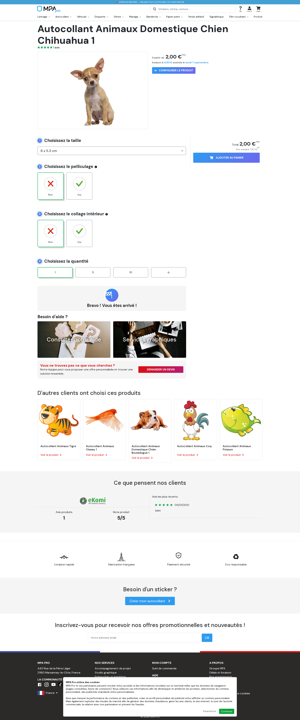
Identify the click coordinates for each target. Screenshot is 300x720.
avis (56, 47)
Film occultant (237, 16)
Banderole (153, 16)
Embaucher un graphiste (110, 677)
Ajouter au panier (229, 157)
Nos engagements (220, 677)
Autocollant (62, 16)
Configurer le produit (175, 70)
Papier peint (173, 16)
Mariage (134, 16)
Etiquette (100, 16)
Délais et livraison (220, 672)
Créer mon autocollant (147, 601)
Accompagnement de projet (113, 668)
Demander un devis (161, 369)
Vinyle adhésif (196, 16)
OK (207, 638)
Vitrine (118, 16)
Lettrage (43, 16)
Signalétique (217, 16)
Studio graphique (106, 672)
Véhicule (82, 16)
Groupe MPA (217, 668)
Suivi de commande (164, 668)
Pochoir (258, 16)
